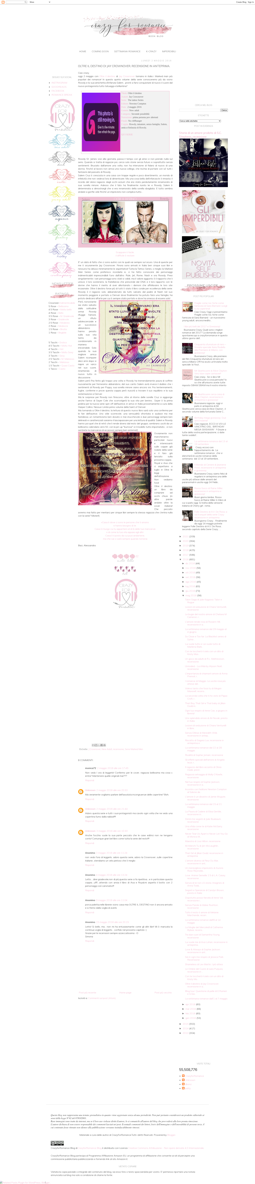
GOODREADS (59, 86)
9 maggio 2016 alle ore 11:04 (111, 900)
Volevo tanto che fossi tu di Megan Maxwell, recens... (203, 690)
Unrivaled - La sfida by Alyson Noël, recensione (203, 667)
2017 (186, 554)
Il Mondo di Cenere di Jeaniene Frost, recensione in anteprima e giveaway (210, 467)
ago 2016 (191, 581)
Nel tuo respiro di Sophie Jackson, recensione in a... (202, 783)
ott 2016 (190, 572)
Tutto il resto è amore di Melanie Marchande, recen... (202, 914)
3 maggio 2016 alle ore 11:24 (111, 852)
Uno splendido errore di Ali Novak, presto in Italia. (206, 719)
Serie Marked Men (134, 749)
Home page (125, 992)
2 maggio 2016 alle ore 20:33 (112, 790)
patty (188, 1088)
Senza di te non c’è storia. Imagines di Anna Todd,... (204, 884)
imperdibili (169, 51)
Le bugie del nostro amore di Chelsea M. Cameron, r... (206, 615)
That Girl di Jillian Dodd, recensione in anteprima (204, 854)
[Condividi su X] (98, 745)
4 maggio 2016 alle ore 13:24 (111, 874)
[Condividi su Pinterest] (104, 745)
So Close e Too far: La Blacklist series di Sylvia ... (205, 638)
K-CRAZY (151, 51)
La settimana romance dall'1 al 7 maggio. (206, 998)
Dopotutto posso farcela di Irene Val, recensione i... (204, 899)
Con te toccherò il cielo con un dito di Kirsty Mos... (204, 653)
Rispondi (89, 780)
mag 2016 (191, 595)
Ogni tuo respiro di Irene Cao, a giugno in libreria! (206, 712)
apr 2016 (190, 1004)
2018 (186, 550)
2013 (186, 1032)
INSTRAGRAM (59, 82)
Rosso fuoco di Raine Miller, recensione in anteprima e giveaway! (208, 491)
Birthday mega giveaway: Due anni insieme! (210, 419)
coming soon (100, 51)
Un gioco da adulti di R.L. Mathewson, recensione (204, 660)
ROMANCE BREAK (62, 94)
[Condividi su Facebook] (101, 745)
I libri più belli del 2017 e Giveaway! (202, 326)
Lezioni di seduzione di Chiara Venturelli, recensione (206, 608)
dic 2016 (190, 563)
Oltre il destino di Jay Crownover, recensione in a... (202, 985)
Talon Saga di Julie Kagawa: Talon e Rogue (203, 601)
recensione (118, 749)
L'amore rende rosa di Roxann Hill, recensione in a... (202, 623)
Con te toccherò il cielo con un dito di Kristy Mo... (204, 977)
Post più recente (87, 992)
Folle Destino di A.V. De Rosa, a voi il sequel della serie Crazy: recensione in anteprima (210, 514)
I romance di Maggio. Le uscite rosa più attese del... (205, 682)
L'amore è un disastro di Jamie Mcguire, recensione (205, 798)
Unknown (90, 790)
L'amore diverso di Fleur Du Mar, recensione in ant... (202, 862)
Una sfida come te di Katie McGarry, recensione (203, 828)
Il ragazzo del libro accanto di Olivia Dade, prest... (203, 768)
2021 (186, 536)
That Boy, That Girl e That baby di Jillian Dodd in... (205, 704)
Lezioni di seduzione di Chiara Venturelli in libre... (205, 727)
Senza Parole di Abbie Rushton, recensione (201, 906)
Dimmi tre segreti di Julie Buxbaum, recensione (203, 820)
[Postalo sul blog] (96, 745)
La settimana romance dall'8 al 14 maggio (203, 921)
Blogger (171, 1134)
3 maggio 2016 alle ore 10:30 (112, 830)
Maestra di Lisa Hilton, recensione (202, 841)
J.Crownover (95, 749)
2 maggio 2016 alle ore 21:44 (112, 808)
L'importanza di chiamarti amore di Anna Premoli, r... (206, 675)
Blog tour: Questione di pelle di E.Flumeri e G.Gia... (206, 992)
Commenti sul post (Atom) (102, 998)
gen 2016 (191, 1017)
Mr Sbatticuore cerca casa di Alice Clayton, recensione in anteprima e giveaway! (209, 397)
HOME (82, 51)
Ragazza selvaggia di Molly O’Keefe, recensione (204, 776)
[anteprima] (203, 232)
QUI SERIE (127, 134)
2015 (186, 1023)
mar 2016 (191, 1008)
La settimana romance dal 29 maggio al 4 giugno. (206, 630)
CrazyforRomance (194, 1076)
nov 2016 (190, 567)
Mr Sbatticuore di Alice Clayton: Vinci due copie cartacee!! (210, 372)
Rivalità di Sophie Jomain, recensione (204, 754)
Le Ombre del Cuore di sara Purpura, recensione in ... (204, 970)
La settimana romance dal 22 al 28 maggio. (203, 749)
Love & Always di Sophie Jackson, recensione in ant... (202, 951)
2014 (186, 1028)
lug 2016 (190, 586)
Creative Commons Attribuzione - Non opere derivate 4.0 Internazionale (166, 1147)
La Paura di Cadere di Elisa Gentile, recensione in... (203, 813)
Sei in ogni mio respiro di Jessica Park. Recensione (204, 958)
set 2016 (190, 577)
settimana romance (127, 51)
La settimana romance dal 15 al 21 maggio (203, 805)
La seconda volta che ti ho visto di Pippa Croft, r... (206, 697)
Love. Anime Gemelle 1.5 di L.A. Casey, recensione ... (205, 877)
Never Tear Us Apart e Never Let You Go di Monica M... (206, 835)
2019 (186, 545)
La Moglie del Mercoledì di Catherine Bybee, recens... (204, 928)
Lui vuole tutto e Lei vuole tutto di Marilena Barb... (202, 645)
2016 (186, 559)
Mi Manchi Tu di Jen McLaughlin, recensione (201, 847)
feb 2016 (190, 1013)
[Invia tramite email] (93, 745)
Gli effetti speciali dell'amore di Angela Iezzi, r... (204, 761)
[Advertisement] (125, 718)
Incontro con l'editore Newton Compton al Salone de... (206, 791)
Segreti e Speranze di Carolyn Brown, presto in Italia (204, 891)
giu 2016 (190, 590)
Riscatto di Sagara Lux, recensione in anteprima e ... (204, 742)
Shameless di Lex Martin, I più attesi (204, 964)
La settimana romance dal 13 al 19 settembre (211, 443)
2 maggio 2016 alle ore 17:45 (112, 768)
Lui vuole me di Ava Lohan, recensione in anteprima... (206, 943)
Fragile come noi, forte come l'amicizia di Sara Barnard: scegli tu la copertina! (210, 306)
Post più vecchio (163, 992)
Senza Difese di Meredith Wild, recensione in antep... (201, 734)
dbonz (188, 1084)
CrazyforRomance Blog (89, 1147)
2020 (186, 540)
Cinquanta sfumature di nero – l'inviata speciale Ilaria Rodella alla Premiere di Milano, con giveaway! (210, 348)
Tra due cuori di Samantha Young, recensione (202, 936)
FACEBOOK (58, 90)
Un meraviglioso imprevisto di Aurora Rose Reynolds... (204, 869)
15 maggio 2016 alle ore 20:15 (112, 922)
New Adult (107, 749)
